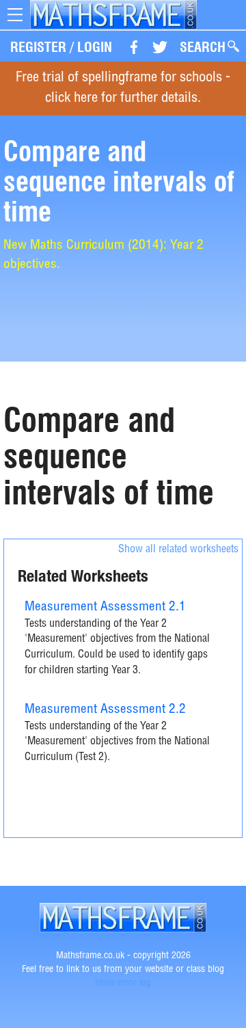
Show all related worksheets (178, 550)
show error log (123, 983)
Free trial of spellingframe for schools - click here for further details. (123, 88)
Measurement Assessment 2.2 (105, 709)
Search (203, 47)
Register (38, 47)
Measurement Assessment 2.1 (105, 607)
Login (94, 47)
